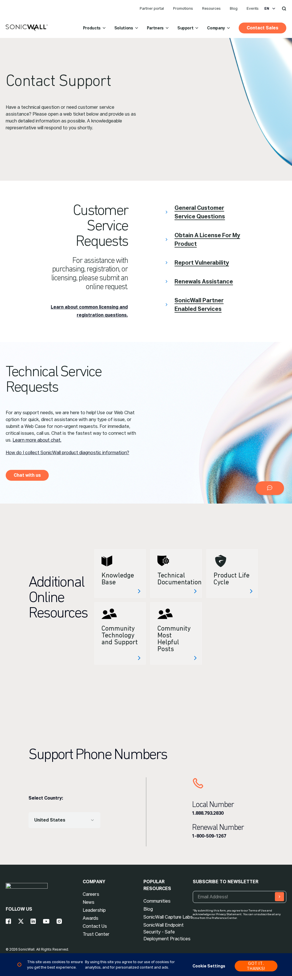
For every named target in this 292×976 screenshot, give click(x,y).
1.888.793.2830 (208, 813)
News (88, 902)
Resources (211, 8)
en (266, 9)
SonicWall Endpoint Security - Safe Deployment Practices (166, 931)
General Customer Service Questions (200, 212)
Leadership (94, 910)
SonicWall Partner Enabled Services (199, 304)
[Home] (27, 28)
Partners (155, 28)
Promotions (183, 8)
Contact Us (95, 926)
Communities (157, 901)
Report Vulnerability (202, 262)
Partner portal (152, 8)
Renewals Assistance (204, 281)
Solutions (123, 28)
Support (185, 28)
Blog (234, 8)
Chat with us (27, 475)
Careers (91, 894)
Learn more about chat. (37, 440)
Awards (90, 918)
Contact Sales (262, 28)
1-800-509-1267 (209, 836)
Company (216, 28)
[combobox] (64, 820)
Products (92, 28)
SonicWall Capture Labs (168, 917)
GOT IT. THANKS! (256, 966)
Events (253, 8)
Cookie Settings (208, 966)
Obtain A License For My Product (207, 239)
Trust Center (96, 934)
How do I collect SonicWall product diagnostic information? (67, 452)
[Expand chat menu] (270, 488)
